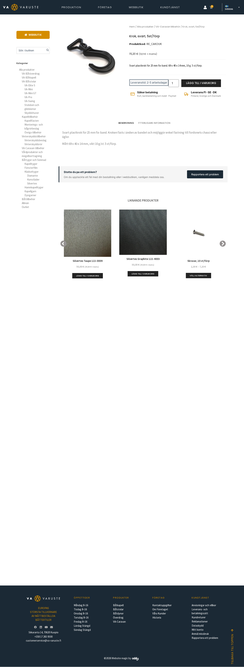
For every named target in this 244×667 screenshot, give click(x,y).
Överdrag (118, 617)
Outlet (25, 207)
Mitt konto (197, 629)
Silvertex (32, 183)
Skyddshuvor (31, 112)
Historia (156, 617)
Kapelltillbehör (30, 116)
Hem (132, 26)
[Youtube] (46, 627)
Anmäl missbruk (200, 633)
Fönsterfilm (31, 167)
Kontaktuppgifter (162, 605)
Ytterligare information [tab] (154, 123)
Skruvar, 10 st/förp (198, 261)
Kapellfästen (31, 120)
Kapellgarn (30, 191)
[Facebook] (35, 627)
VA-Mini (28, 89)
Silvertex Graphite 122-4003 (143, 259)
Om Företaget (160, 609)
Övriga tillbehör (32, 132)
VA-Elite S (29, 85)
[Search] (46, 50)
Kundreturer (199, 617)
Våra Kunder (159, 613)
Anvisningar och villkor (204, 605)
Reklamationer (200, 621)
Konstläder (33, 179)
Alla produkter (27, 69)
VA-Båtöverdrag (31, 73)
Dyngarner (30, 195)
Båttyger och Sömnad (34, 160)
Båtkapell (118, 605)
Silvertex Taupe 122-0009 (88, 261)
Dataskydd (198, 625)
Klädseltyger (31, 171)
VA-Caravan (119, 621)
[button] (205, 7)
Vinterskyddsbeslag (35, 140)
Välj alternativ (198, 275)
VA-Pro (28, 97)
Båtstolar (118, 609)
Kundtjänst (170, 7)
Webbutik (136, 7)
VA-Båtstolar (29, 81)
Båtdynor (118, 613)
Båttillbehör (28, 199)
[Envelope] (51, 627)
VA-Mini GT (30, 93)
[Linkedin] (40, 627)
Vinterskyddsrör (33, 144)
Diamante (32, 175)
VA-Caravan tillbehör (33, 148)
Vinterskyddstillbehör (34, 136)
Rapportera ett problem (205, 174)
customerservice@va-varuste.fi (43, 640)
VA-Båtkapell (29, 77)
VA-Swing (29, 101)
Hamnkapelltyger (33, 187)
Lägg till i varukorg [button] (87, 275)
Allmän (25, 203)
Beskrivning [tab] (126, 123)
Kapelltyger (30, 164)
